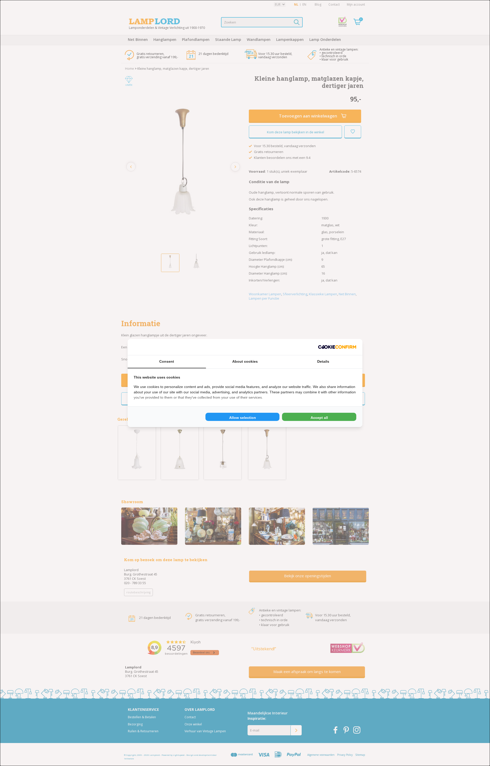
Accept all (319, 418)
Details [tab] (323, 361)
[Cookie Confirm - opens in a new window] (337, 347)
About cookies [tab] (245, 361)
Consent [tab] (166, 361)
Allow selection (242, 418)
